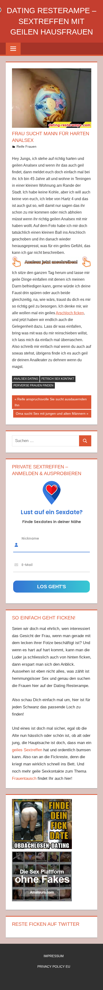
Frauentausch (24, 778)
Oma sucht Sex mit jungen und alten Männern (51, 414)
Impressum (54, 956)
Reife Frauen (26, 146)
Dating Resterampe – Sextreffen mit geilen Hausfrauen (51, 21)
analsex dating (25, 378)
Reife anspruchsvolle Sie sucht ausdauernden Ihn (51, 402)
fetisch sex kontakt (57, 378)
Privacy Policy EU (53, 966)
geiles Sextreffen (27, 750)
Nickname (30, 538)
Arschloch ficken (70, 313)
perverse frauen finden (33, 385)
